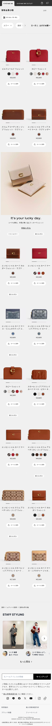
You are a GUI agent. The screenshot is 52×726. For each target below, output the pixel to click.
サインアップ (42, 677)
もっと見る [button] (25, 661)
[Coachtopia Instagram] (38, 698)
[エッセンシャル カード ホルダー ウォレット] (39, 488)
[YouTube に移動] (30, 699)
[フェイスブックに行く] (19, 699)
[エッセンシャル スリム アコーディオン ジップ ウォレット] (39, 428)
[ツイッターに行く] (25, 699)
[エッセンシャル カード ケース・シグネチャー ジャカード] (39, 549)
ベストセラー (13, 234)
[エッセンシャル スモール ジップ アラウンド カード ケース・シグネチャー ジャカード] (13, 549)
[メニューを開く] (46, 3)
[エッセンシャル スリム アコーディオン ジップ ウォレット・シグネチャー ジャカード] (13, 488)
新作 (3, 607)
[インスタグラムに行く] (7, 699)
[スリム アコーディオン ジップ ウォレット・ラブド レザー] (13, 107)
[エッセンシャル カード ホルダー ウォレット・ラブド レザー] (13, 246)
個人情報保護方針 (10, 694)
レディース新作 (12, 607)
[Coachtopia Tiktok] (45, 698)
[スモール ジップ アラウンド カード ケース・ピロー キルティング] (39, 367)
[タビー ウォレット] (39, 50)
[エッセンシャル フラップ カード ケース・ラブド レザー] (39, 107)
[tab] (8, 3)
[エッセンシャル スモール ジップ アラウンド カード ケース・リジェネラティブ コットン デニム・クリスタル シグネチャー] (39, 307)
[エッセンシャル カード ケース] (39, 246)
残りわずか (39, 234)
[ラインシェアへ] (13, 699)
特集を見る (26, 228)
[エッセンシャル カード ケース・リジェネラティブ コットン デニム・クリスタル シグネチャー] (13, 307)
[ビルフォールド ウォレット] (13, 50)
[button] (44, 638)
